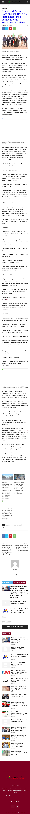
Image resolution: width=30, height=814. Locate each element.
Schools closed (17, 527)
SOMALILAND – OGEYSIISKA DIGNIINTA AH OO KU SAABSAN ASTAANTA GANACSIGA (19, 672)
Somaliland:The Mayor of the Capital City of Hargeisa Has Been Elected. (19, 737)
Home (3, 6)
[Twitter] (6, 28)
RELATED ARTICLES (7, 582)
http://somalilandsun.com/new (15, 571)
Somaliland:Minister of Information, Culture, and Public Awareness (19, 753)
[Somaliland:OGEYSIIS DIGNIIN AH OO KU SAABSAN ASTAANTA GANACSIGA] (6, 610)
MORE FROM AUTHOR (19, 582)
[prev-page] (3, 617)
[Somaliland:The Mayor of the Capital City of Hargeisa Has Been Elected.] (6, 737)
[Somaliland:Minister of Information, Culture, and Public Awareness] (6, 753)
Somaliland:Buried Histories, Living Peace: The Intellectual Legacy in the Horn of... (18, 688)
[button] (2, 2)
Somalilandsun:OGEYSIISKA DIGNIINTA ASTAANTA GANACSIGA (18, 664)
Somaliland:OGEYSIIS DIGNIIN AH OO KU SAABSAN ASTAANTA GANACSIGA (19, 610)
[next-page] (5, 617)
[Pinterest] (10, 28)
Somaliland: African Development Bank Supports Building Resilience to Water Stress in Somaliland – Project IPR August (7, 550)
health (11, 527)
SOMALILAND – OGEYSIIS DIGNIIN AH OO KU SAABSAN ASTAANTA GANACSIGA (19, 680)
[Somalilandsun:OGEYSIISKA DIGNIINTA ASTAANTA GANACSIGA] (6, 665)
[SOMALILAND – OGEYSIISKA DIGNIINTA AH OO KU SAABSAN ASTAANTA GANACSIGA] (6, 673)
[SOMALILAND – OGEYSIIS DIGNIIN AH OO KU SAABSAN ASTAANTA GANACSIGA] (6, 680)
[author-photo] (15, 567)
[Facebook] (3, 28)
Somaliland (8, 6)
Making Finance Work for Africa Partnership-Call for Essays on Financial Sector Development (21, 548)
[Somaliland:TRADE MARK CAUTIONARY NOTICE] (6, 603)
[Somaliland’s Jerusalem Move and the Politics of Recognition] (6, 696)
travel (7, 299)
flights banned (5, 527)
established (25, 430)
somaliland (24, 527)
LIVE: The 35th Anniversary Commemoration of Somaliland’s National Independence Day (19, 713)
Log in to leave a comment (15, 626)
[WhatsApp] (14, 28)
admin (4, 25)
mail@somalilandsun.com (18, 795)
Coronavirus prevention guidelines (13, 525)
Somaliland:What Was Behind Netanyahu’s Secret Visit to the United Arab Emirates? (19, 729)
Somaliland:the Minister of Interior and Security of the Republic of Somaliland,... (18, 745)
